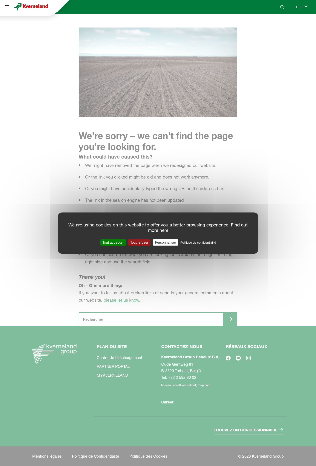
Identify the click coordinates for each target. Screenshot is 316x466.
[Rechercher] (279, 23)
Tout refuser (139, 242)
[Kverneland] (31, 7)
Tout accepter (113, 242)
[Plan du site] (7, 7)
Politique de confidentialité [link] (198, 242)
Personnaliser (165, 242)
